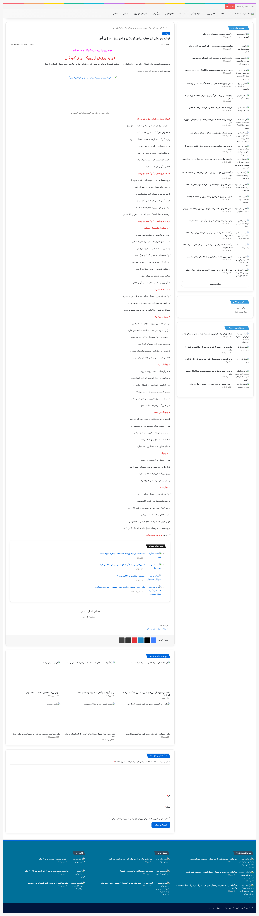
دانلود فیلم (169, 14)
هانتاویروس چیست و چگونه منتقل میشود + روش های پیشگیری (120, 587)
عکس (125, 14)
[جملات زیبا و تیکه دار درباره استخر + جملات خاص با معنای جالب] (242, 338)
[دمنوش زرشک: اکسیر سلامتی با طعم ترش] (35, 675)
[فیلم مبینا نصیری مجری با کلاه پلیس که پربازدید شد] (242, 62)
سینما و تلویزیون (140, 14)
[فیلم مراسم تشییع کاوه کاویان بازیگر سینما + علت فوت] (242, 224)
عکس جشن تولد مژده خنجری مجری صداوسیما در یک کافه (209, 185)
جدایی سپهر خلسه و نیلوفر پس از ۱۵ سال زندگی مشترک (210, 257)
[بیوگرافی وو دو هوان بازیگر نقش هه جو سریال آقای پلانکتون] (242, 363)
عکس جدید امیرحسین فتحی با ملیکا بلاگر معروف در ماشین (209, 70)
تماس (115, 14)
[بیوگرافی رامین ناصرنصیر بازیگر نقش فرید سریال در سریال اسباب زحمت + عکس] (246, 891)
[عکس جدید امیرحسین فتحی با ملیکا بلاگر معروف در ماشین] (242, 74)
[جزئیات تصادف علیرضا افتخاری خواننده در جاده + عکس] (242, 111)
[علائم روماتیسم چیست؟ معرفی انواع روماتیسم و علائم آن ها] (35, 716)
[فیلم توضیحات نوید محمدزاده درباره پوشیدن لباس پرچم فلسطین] (242, 163)
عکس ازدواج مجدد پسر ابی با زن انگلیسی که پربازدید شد (210, 83)
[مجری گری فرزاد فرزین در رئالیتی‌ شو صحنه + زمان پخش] (242, 274)
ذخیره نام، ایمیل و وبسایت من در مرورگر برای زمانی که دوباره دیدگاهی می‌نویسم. (138, 819)
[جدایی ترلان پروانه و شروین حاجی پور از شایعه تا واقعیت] (242, 200)
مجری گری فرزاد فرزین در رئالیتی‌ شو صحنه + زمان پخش (209, 270)
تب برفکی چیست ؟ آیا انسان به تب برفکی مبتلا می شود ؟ (121, 565)
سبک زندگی (196, 14)
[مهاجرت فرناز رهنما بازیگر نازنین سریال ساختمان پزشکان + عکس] (242, 99)
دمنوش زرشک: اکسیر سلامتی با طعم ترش (43, 693)
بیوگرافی (156, 14)
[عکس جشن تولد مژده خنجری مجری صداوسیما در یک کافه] (242, 188)
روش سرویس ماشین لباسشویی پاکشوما (136, 871)
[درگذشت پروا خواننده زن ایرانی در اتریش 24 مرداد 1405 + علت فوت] (242, 176)
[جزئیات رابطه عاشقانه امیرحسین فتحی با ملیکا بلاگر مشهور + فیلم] (242, 123)
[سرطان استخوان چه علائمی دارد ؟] (154, 579)
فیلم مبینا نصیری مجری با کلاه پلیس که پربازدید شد (212, 58)
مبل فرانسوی (242, 308)
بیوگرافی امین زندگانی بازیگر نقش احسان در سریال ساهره (213, 859)
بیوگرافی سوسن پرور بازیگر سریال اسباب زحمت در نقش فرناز (211, 872)
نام (168, 796)
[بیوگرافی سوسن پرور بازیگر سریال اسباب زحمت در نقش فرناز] (246, 876)
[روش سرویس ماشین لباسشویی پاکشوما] (162, 875)
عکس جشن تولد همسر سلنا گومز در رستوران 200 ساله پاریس (208, 209)
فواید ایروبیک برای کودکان (157, 629)
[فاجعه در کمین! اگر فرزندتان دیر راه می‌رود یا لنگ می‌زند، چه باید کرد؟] (144, 675)
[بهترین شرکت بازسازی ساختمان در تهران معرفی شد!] (242, 137)
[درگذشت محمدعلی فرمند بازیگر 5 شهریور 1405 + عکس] (242, 50)
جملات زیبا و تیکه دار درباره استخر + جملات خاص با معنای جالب (207, 334)
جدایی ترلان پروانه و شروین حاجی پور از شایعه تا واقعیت (210, 197)
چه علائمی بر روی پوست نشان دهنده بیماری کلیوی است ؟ (122, 553)
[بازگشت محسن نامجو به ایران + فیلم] (242, 38)
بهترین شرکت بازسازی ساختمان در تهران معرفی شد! (211, 133)
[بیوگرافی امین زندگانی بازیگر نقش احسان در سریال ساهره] (246, 863)
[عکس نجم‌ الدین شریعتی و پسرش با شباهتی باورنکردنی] (144, 716)
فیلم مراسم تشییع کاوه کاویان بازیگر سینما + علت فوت (211, 221)
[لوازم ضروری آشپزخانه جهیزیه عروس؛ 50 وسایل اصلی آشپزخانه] (162, 889)
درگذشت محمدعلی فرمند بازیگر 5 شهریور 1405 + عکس (210, 46)
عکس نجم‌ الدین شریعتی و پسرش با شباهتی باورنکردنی (148, 734)
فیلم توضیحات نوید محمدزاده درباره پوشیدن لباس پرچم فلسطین (207, 159)
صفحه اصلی (164, 28)
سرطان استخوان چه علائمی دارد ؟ (131, 576)
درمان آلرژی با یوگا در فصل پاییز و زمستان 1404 (96, 693)
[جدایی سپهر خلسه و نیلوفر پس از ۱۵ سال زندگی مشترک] (242, 261)
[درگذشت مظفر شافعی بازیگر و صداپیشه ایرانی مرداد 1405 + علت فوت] (242, 236)
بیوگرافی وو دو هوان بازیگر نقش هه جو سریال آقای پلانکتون (209, 359)
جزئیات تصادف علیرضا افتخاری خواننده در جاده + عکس (211, 107)
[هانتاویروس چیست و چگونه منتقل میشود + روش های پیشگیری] (154, 590)
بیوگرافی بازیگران (240, 312)
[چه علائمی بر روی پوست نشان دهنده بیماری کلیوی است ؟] (154, 557)
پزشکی (155, 28)
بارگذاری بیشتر (215, 284)
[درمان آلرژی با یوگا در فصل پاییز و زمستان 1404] (89, 675)
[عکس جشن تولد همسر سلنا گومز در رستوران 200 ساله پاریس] (242, 212)
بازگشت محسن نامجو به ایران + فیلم (218, 34)
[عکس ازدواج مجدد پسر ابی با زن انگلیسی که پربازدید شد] (242, 87)
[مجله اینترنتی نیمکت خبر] (244, 14)
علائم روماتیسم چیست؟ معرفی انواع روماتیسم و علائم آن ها (36, 734)
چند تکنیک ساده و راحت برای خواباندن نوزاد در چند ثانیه (131, 859)
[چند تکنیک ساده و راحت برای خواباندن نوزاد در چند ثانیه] (162, 862)
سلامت (182, 14)
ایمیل (167, 807)
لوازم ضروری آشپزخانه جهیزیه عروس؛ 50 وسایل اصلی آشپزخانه (127, 883)
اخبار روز (211, 14)
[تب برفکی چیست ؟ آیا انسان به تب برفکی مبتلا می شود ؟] (154, 568)
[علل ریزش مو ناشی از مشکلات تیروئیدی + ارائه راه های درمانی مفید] (89, 716)
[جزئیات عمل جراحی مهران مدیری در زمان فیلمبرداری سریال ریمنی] (242, 150)
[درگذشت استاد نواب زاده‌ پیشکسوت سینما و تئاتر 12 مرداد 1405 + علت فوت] (242, 248)
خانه (223, 14)
